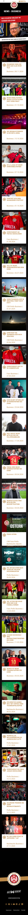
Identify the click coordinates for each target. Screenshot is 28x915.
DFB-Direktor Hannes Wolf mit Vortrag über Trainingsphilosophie (15, 704)
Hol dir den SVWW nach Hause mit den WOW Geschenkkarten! (15, 569)
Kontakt (23, 910)
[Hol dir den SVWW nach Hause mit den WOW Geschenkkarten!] (14, 565)
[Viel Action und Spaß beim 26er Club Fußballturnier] (14, 599)
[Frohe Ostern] (14, 531)
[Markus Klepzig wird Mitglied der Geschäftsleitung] (14, 498)
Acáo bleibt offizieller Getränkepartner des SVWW (15, 401)
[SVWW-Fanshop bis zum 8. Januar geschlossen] (14, 766)
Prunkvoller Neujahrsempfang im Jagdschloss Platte (14, 737)
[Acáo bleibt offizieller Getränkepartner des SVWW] (14, 397)
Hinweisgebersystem (14, 898)
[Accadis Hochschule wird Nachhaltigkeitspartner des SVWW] (14, 632)
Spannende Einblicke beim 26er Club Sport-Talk (14, 66)
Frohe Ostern (11, 534)
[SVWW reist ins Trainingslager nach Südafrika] (14, 330)
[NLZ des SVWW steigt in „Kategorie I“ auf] (14, 834)
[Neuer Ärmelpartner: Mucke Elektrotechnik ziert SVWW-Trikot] (14, 95)
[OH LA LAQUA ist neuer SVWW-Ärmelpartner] (14, 162)
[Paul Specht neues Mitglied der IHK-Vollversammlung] (14, 431)
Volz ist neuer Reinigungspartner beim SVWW (15, 267)
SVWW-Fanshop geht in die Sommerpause (14, 367)
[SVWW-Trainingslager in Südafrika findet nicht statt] (14, 296)
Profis (12, 306)
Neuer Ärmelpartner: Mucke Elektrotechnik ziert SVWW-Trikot (15, 99)
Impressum (8, 910)
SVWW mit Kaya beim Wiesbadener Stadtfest (15, 199)
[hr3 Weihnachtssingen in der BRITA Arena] (14, 129)
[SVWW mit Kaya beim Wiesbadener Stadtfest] (14, 196)
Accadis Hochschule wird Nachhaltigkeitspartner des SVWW (15, 637)
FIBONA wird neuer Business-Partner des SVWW (14, 469)
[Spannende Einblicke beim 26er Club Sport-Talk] (14, 61)
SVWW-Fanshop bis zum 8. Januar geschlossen (15, 770)
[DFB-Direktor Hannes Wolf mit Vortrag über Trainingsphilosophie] (14, 699)
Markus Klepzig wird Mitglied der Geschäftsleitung (14, 502)
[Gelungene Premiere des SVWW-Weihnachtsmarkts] (14, 800)
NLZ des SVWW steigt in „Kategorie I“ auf (15, 837)
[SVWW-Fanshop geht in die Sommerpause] (14, 364)
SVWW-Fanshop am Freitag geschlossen (14, 233)
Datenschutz (16, 910)
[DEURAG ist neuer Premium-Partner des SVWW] (14, 666)
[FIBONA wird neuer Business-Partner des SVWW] (14, 464)
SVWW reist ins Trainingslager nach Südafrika (14, 334)
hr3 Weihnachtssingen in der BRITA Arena (15, 132)
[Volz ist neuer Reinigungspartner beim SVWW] (14, 263)
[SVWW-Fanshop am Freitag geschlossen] (14, 229)
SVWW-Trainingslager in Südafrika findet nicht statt (15, 301)
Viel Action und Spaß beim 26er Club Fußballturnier (14, 603)
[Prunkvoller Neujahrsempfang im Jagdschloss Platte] (14, 733)
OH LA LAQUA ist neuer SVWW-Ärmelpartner (14, 166)
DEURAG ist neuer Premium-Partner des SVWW (14, 670)
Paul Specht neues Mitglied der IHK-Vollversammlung (13, 435)
